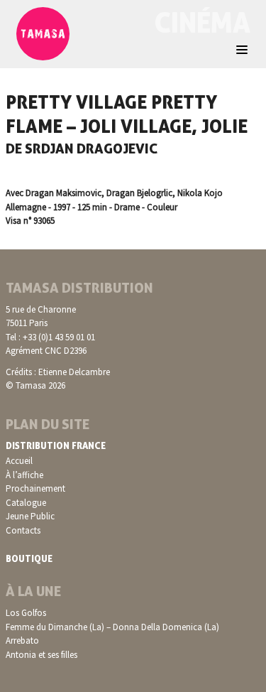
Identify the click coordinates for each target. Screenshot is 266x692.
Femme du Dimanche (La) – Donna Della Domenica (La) (112, 627)
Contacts (23, 530)
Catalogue (26, 503)
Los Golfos (26, 613)
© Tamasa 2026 (35, 385)
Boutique (29, 558)
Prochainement (35, 488)
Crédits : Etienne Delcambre (58, 372)
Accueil (19, 461)
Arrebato (22, 640)
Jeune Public (30, 516)
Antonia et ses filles (41, 655)
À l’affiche (24, 475)
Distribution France (56, 445)
